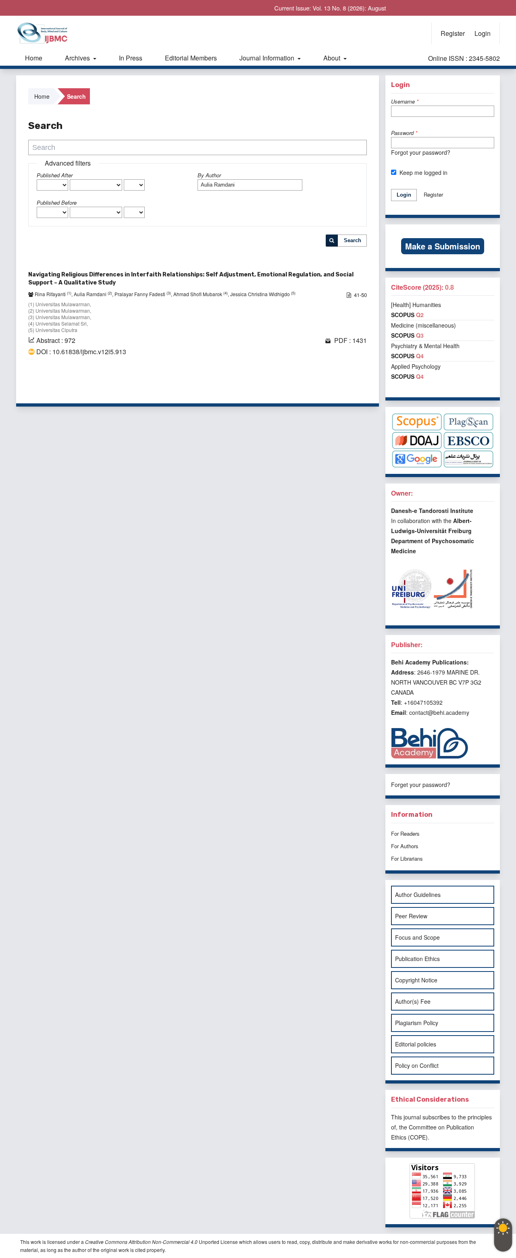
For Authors (404, 846)
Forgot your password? (420, 152)
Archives (78, 57)
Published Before (57, 202)
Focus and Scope (417, 937)
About (332, 57)
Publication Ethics (417, 959)
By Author (209, 175)
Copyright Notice (416, 980)
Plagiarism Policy (416, 1023)
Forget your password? (420, 785)
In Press (130, 57)
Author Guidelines (418, 895)
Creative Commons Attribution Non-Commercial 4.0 (141, 1241)
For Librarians (407, 858)
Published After (55, 175)
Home (33, 57)
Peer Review (411, 916)
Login (482, 33)
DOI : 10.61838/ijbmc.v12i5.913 (81, 352)
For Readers (405, 833)
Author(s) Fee (413, 1001)
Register (453, 33)
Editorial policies (415, 1044)
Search (352, 240)
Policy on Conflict (417, 1065)
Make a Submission (442, 246)
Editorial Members (191, 57)
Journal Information (267, 57)
